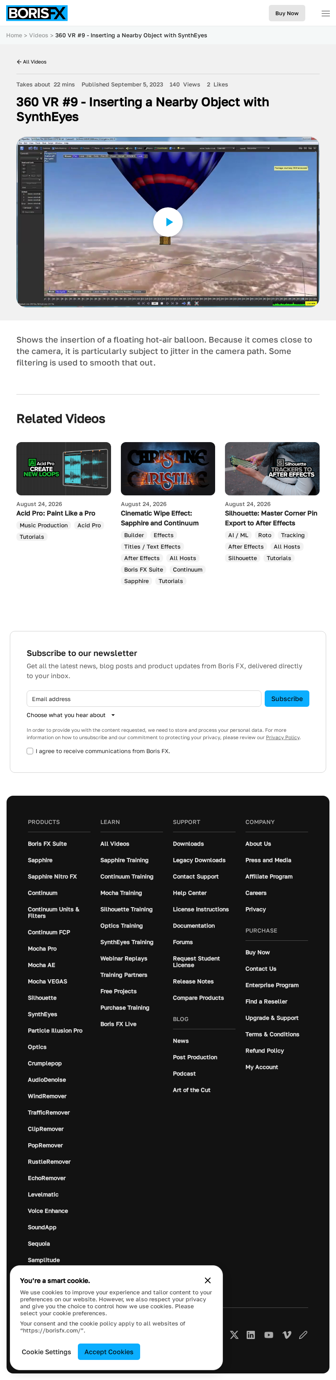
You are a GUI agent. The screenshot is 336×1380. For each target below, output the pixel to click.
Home (14, 35)
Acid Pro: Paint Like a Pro (55, 513)
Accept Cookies (109, 1352)
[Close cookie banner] (208, 1280)
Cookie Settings (46, 1352)
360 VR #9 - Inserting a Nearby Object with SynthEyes (131, 35)
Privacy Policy (283, 737)
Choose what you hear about (66, 714)
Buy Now (287, 13)
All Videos (34, 62)
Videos (38, 35)
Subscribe (287, 699)
